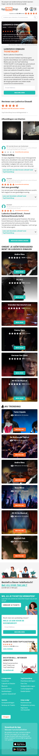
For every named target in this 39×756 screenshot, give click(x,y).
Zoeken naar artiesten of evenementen (15, 17)
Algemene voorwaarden (25, 709)
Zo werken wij (8, 670)
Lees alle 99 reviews (25, 31)
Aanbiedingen (6, 691)
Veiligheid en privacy (28, 705)
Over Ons (24, 683)
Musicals (5, 686)
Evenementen (7, 689)
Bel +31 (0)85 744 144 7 (14, 585)
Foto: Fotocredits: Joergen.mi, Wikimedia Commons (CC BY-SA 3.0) (23, 45)
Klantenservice (26, 703)
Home (4, 27)
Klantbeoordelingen (28, 681)
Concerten (5, 681)
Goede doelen (25, 691)
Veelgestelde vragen (28, 686)
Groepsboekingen (8, 703)
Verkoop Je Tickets (8, 705)
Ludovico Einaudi (13, 27)
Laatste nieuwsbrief (9, 694)
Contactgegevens (27, 689)
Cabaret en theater (8, 683)
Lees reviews (8, 649)
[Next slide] (34, 130)
